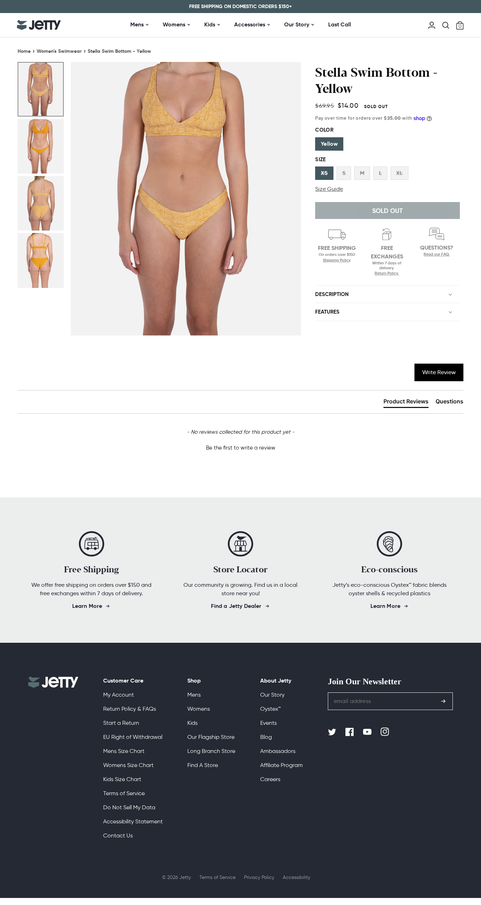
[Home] (39, 25)
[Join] (443, 701)
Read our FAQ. (437, 254)
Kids (209, 24)
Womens (174, 24)
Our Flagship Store (211, 737)
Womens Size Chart (128, 765)
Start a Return (121, 722)
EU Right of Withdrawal (132, 737)
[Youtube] (368, 732)
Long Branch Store (211, 751)
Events (268, 722)
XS (324, 173)
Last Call (339, 24)
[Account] (431, 24)
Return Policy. (387, 273)
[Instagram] (386, 732)
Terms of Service (124, 793)
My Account (118, 694)
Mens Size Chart (123, 751)
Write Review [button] (439, 372)
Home (24, 51)
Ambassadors (277, 751)
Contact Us (118, 835)
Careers (270, 779)
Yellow (329, 143)
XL (399, 173)
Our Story (296, 24)
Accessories (249, 24)
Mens (137, 24)
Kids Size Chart (122, 779)
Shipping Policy (337, 260)
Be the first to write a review (240, 448)
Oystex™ (270, 708)
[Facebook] (350, 732)
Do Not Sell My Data (129, 807)
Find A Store (202, 765)
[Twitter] (333, 732)
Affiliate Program (281, 765)
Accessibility (296, 877)
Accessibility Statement (133, 821)
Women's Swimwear (59, 51)
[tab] (406, 402)
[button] (446, 25)
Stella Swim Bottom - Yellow (119, 51)
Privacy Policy (259, 877)
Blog (266, 737)
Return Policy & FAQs (129, 708)
